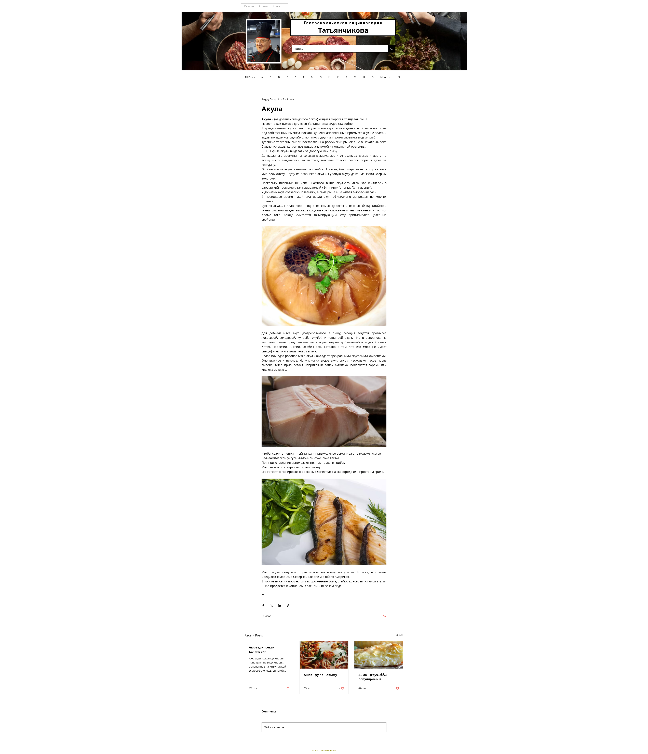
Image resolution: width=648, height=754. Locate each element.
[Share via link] (288, 605)
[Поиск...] (391, 48)
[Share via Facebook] (263, 605)
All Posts (250, 77)
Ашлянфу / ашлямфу (320, 675)
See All (399, 634)
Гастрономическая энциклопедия (343, 23)
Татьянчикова (343, 30)
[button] (399, 77)
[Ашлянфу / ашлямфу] (324, 655)
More (383, 77)
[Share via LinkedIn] (279, 605)
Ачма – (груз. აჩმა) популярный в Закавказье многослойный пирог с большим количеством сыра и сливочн (377, 677)
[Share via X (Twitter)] (271, 605)
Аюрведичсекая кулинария (262, 649)
